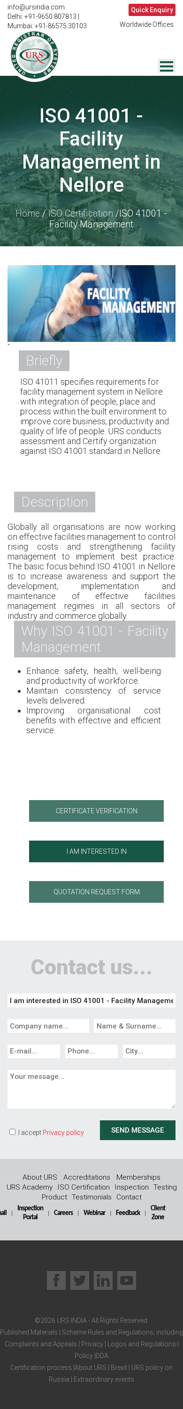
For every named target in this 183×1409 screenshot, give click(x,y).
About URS (40, 1177)
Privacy (91, 1344)
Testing (165, 1187)
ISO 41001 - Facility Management (108, 219)
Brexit (119, 1367)
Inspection (131, 1187)
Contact (129, 1197)
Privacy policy (63, 1132)
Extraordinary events (104, 1379)
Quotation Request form (96, 892)
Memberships (138, 1177)
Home (27, 213)
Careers (63, 1213)
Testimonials (92, 1197)
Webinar (94, 1213)
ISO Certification (80, 213)
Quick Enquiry (152, 10)
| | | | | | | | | (91, 1355)
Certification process (41, 1367)
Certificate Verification (96, 811)
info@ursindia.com (36, 7)
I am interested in (97, 851)
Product (54, 1197)
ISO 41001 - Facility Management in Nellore (91, 150)
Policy (84, 1356)
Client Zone (158, 1213)
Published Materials (29, 1332)
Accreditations (86, 1177)
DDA (102, 1356)
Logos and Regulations (141, 1344)
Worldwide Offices (147, 24)
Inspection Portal (30, 1213)
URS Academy (30, 1187)
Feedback (128, 1213)
